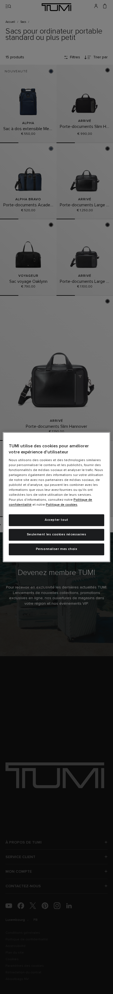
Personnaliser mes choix (56, 549)
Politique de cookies (61, 505)
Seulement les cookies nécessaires (56, 534)
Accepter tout (56, 520)
